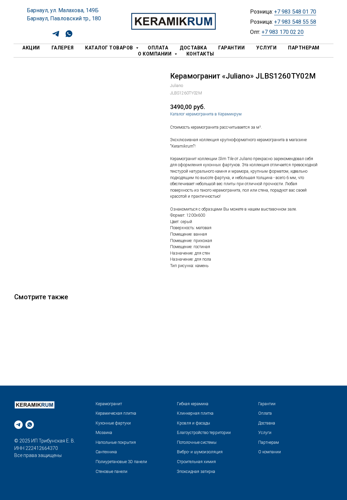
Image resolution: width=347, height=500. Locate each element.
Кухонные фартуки (113, 423)
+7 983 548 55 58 (295, 22)
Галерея (63, 47)
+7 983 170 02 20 (283, 32)
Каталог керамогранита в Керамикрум (206, 114)
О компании (155, 54)
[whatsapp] (69, 36)
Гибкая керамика (192, 403)
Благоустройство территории (204, 432)
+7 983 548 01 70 (295, 11)
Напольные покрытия (116, 442)
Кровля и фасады (193, 423)
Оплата (158, 47)
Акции (31, 47)
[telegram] (56, 36)
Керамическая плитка (116, 413)
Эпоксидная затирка (196, 471)
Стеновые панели (111, 471)
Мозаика (104, 432)
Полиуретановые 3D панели (121, 461)
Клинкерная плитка (195, 413)
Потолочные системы (197, 442)
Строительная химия (196, 461)
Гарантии (231, 47)
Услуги (266, 47)
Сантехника (106, 452)
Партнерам (304, 47)
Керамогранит (109, 403)
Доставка (193, 47)
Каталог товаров (109, 47)
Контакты (200, 54)
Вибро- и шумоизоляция (200, 452)
